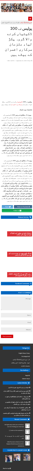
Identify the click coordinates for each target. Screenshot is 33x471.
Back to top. (6, 468)
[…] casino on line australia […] (16, 430)
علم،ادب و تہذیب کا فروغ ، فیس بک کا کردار (18, 387)
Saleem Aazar (26, 378)
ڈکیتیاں (19, 102)
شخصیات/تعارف (25, 366)
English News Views (24, 353)
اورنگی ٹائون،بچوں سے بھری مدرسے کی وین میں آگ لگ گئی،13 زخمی (20, 254)
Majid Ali (27, 375)
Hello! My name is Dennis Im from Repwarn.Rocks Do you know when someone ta (15, 444)
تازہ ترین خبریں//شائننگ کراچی (21, 359)
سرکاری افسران (16, 104)
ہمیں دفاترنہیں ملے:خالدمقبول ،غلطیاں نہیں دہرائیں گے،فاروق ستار (20, 274)
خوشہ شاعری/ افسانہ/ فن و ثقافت (20, 363)
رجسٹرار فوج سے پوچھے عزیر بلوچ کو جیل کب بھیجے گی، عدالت (20, 234)
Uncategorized (25, 356)
